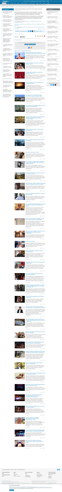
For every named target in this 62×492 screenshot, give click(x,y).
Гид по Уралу (38, 476)
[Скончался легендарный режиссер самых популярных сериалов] (20, 276)
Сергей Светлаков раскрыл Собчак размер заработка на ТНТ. (34, 27)
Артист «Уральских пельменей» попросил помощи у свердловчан (34, 363)
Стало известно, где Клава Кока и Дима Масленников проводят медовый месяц (34, 96)
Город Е (26, 474)
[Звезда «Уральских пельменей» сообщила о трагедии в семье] (20, 66)
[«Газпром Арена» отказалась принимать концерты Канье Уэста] (20, 75)
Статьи (3, 473)
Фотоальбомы (27, 475)
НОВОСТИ (4, 3)
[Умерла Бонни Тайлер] (20, 244)
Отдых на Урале (39, 474)
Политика (14, 4)
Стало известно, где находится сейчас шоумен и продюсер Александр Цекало (36, 106)
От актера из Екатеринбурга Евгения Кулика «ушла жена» (35, 297)
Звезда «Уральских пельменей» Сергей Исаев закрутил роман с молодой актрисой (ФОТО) (35, 431)
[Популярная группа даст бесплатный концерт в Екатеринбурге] (20, 265)
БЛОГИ (40, 3)
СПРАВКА (48, 3)
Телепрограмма (16, 474)
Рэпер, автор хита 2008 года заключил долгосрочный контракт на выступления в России (34, 441)
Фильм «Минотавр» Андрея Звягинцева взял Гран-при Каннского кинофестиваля (35, 342)
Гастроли (15, 475)
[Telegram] (24, 36)
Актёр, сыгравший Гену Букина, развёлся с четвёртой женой (34, 251)
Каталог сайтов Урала (52, 473)
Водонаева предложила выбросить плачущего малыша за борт (35, 194)
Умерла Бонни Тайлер (30, 241)
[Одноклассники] (22, 36)
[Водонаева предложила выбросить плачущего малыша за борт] (20, 196)
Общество (4, 4)
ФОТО (15, 3)
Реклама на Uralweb (14, 469)
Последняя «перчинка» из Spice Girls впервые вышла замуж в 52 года (35, 173)
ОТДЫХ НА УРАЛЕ (32, 3)
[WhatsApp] (23, 36)
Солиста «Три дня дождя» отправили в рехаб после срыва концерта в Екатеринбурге (35, 219)
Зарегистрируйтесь (32, 44)
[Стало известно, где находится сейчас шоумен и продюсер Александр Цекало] (20, 108)
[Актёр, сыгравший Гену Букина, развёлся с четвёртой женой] (20, 253)
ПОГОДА (11, 3)
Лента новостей (6, 9)
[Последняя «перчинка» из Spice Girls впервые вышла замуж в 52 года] (20, 175)
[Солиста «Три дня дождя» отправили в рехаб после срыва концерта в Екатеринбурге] (20, 221)
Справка (49, 476)
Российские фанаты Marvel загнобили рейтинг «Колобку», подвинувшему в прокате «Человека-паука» (35, 117)
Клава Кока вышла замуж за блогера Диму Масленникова (34, 130)
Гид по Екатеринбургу (28, 472)
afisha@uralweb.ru (50, 483)
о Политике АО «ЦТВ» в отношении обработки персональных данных (22, 487)
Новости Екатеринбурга (6, 472)
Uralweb (3, 6)
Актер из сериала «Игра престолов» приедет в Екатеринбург (35, 140)
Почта (3, 476)
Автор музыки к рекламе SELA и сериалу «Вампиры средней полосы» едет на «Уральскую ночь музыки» (34, 395)
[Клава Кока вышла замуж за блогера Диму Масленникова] (20, 132)
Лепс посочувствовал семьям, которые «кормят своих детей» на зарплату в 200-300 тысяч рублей (35, 204)
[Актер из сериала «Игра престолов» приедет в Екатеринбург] (20, 142)
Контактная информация (6, 469)
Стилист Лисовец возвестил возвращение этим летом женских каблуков (35, 373)
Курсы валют (50, 477)
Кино (14, 473)
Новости (7, 6)
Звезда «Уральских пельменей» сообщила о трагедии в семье (35, 63)
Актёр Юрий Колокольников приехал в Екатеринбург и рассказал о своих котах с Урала (35, 53)
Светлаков (18, 33)
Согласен (11, 490)
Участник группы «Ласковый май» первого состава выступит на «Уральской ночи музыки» (35, 307)
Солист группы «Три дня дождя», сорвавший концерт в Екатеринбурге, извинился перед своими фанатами (35, 162)
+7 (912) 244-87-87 (49, 482)
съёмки (22, 33)
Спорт (24, 4)
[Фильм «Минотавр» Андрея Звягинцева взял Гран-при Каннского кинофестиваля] (20, 345)
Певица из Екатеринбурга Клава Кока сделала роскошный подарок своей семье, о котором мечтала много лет (35, 286)
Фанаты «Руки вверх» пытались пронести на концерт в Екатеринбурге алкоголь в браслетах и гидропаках (35, 320)
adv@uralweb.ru (54, 482)
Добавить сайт (50, 474)
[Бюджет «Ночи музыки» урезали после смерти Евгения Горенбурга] (20, 334)
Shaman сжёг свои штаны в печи (32, 152)
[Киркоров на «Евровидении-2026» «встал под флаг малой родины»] (20, 409)
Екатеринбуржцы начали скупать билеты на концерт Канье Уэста (35, 83)
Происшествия (9, 4)
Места (26, 473)
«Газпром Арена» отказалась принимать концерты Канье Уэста (34, 73)
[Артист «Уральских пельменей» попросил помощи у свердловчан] (20, 365)
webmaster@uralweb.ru (21, 469)
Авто (21, 4)
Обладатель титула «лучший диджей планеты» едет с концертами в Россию (35, 385)
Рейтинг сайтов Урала (52, 472)
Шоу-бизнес (40, 4)
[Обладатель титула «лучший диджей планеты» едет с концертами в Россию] (20, 387)
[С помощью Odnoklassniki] (31, 47)
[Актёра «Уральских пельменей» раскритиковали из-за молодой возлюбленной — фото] (20, 420)
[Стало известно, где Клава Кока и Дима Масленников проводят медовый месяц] (20, 98)
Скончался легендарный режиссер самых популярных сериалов (34, 274)
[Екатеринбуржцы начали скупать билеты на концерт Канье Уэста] (20, 85)
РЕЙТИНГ (44, 3)
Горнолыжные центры (40, 475)
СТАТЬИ (8, 3)
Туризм (44, 4)
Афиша (15, 472)
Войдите (26, 44)
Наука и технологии (29, 4)
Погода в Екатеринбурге (6, 474)
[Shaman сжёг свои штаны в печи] (20, 155)
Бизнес (18, 4)
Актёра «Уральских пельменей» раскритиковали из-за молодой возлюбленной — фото (32, 418)
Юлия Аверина (17, 28)
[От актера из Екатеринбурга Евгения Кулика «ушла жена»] (20, 299)
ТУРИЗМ (37, 3)
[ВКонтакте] (20, 36)
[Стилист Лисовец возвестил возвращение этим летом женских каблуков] (20, 376)
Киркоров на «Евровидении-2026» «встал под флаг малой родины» (35, 407)
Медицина (35, 4)
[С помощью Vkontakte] (29, 47)
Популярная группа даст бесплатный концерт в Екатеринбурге (35, 263)
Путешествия (38, 473)
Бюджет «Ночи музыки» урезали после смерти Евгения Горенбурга (35, 332)
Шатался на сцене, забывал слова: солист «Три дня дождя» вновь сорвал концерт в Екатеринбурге (35, 232)
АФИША (18, 3)
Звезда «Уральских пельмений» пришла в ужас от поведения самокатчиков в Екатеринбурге (35, 352)
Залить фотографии (28, 476)
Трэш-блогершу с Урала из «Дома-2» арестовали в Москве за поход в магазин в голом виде (35, 184)
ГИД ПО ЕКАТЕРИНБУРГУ (24, 3)
